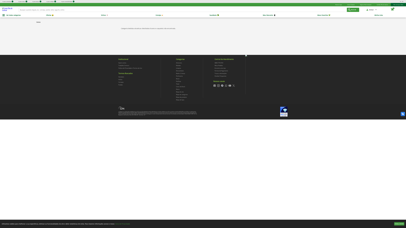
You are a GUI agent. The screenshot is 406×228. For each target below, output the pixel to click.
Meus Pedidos (219, 65)
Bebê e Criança (180, 73)
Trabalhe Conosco (123, 65)
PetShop (178, 81)
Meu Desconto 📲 (269, 15)
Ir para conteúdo (8, 1)
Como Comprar (351, 4)
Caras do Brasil (180, 87)
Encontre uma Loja (220, 68)
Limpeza (178, 68)
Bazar (178, 79)
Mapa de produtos (181, 97)
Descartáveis (180, 71)
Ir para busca (36, 1)
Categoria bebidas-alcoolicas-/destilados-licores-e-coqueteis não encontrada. (148, 28)
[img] (266, 56)
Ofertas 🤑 (50, 15)
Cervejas (121, 82)
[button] (371, 9)
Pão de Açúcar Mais (398, 4)
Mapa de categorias (182, 94)
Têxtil (177, 84)
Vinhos (120, 79)
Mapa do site (180, 92)
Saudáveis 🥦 (214, 15)
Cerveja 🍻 (159, 15)
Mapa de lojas (180, 100)
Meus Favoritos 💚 (323, 15)
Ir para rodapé (51, 1)
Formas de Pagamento (221, 71)
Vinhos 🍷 (104, 15)
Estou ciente (399, 224)
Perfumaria (179, 76)
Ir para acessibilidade (67, 1)
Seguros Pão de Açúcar (365, 4)
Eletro (178, 89)
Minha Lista (378, 15)
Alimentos (179, 63)
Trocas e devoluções (221, 73)
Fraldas (120, 85)
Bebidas (178, 65)
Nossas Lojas (338, 4)
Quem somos (122, 63)
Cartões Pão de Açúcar (382, 4)
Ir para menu (22, 1)
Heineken (121, 77)
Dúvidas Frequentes (220, 76)
